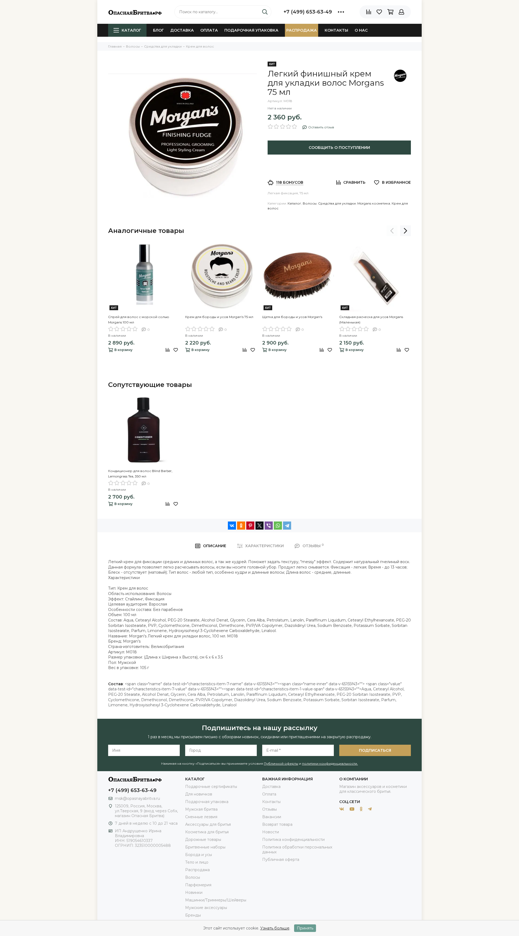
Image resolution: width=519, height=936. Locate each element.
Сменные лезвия (201, 816)
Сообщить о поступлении (339, 147)
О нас (361, 30)
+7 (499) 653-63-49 (308, 12)
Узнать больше (275, 928)
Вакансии (271, 816)
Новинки (193, 892)
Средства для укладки (337, 203)
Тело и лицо (196, 862)
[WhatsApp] (278, 526)
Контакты (336, 30)
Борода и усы (198, 854)
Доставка (182, 30)
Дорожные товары (203, 839)
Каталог (131, 30)
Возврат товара (277, 824)
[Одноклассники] (241, 526)
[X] (259, 526)
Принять (305, 928)
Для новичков (198, 794)
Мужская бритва (201, 809)
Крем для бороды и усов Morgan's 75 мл (219, 317)
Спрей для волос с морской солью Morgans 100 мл (138, 319)
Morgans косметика (373, 203)
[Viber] (269, 526)
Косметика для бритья (207, 832)
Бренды (193, 915)
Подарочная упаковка (251, 30)
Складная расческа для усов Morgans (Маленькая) (371, 319)
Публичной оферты (281, 763)
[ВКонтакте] (232, 526)
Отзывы (269, 809)
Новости (270, 832)
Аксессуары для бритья (208, 824)
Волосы (310, 203)
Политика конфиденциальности (293, 839)
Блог (158, 30)
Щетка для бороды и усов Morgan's (292, 317)
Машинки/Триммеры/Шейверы (215, 900)
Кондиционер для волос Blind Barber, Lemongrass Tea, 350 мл (140, 473)
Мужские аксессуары (206, 907)
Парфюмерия (198, 884)
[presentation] (392, 230)
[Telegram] (287, 526)
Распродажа (301, 30)
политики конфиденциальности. (330, 763)
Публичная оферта (280, 859)
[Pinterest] (250, 526)
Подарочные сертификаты (211, 786)
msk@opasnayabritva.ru (137, 798)
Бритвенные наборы (205, 847)
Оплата (209, 30)
